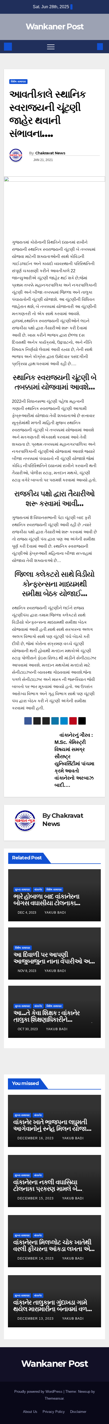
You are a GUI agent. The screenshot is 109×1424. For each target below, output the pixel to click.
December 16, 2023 (36, 1138)
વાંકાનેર (38, 889)
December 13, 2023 (36, 1318)
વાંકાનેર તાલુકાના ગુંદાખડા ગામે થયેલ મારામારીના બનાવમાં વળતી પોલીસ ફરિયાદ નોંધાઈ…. (53, 1308)
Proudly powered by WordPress (38, 1392)
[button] (91, 46)
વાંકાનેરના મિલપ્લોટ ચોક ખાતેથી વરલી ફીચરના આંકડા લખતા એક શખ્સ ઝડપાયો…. (53, 1248)
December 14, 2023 (36, 1258)
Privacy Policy (54, 1412)
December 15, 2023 (36, 1198)
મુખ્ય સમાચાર (22, 889)
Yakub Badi (55, 912)
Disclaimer (78, 1412)
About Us (30, 1412)
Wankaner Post (55, 27)
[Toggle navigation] (51, 46)
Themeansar (54, 1398)
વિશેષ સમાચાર (18, 81)
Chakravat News (50, 153)
